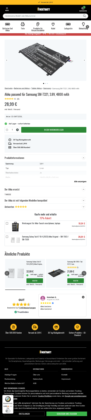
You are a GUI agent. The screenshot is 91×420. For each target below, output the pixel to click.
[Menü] (12, 396)
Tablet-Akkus (36, 88)
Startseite (8, 88)
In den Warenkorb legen (54, 129)
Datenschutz (38, 379)
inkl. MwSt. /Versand (12, 109)
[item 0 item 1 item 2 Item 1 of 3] (45, 60)
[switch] (8, 411)
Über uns (36, 375)
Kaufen (34, 280)
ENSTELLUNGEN (24, 413)
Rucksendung (10, 379)
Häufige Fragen (11, 375)
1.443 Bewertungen (27, 308)
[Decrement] (7, 130)
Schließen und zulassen (67, 413)
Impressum (66, 379)
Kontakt (64, 375)
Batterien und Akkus (22, 88)
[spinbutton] (12, 130)
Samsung (47, 88)
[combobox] (45, 16)
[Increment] (17, 130)
